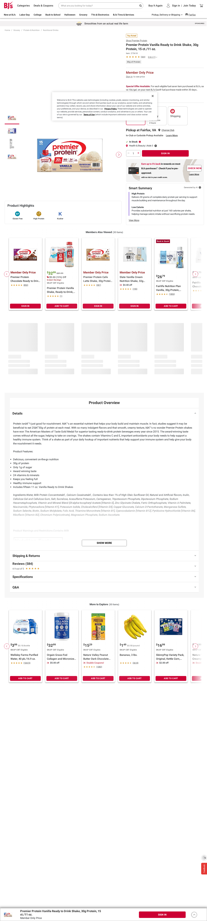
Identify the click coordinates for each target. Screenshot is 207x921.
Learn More (172, 135)
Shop (136, 40)
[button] (194, 914)
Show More (104, 542)
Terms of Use (89, 114)
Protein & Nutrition (31, 30)
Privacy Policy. (110, 109)
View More (134, 220)
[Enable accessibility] (204, 857)
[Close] (152, 96)
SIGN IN (165, 153)
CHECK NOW (195, 168)
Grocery (16, 30)
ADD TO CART (62, 306)
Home (7, 30)
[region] (104, 106)
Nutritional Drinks (50, 30)
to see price (139, 76)
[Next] (118, 154)
